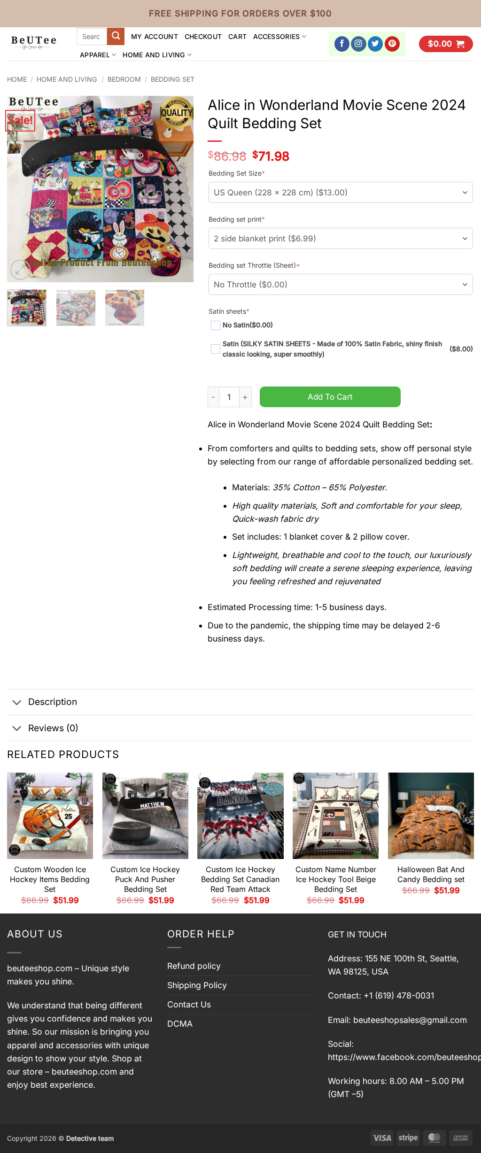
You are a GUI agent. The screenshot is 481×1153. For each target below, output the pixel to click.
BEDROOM (124, 79)
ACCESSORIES (276, 36)
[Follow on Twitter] (375, 44)
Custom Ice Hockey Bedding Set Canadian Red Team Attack (240, 879)
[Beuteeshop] (34, 44)
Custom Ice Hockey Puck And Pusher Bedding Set (145, 879)
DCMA (180, 1024)
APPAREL (95, 55)
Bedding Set (172, 79)
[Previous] (22, 189)
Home (17, 79)
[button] (446, 44)
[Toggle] (17, 703)
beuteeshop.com (39, 968)
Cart (237, 36)
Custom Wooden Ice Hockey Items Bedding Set (50, 879)
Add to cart (330, 397)
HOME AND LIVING (154, 55)
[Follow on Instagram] (358, 44)
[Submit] (115, 36)
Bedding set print (237, 219)
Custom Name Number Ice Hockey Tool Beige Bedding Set (335, 879)
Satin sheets (229, 311)
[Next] (178, 189)
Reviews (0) (53, 728)
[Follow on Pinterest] (392, 44)
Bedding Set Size (237, 173)
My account (154, 36)
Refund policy (194, 966)
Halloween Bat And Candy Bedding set (431, 874)
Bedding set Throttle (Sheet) (254, 265)
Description (52, 701)
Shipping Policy (197, 985)
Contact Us (189, 1004)
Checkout (203, 36)
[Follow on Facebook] (342, 44)
